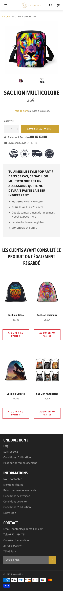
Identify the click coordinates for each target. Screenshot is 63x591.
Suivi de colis (10, 452)
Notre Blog (9, 513)
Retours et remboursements (19, 490)
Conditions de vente (15, 502)
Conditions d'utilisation (17, 457)
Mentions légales (13, 485)
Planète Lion (17, 574)
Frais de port (20, 111)
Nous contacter (12, 479)
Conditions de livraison (16, 496)
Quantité (9, 121)
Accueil (6, 16)
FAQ (5, 446)
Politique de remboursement (20, 463)
